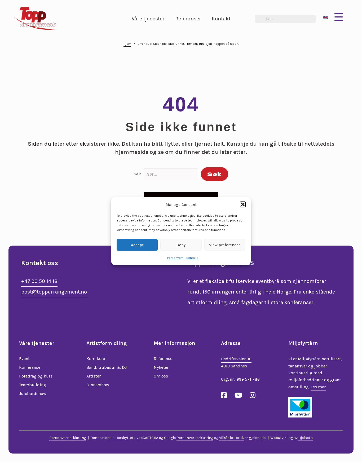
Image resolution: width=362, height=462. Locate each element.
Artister (93, 376)
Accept (137, 244)
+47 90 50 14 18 (39, 281)
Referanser (164, 358)
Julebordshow (32, 393)
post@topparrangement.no (54, 292)
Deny (181, 244)
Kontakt (192, 257)
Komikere (95, 358)
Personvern (175, 257)
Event (24, 358)
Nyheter (161, 367)
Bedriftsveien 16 (236, 358)
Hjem (127, 44)
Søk (137, 173)
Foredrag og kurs (35, 376)
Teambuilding (32, 384)
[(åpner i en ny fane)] (300, 406)
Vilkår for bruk (231, 438)
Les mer (318, 386)
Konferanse (29, 367)
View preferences (225, 244)
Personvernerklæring (67, 438)
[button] (242, 204)
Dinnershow (97, 384)
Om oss (161, 376)
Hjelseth (305, 438)
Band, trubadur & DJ (106, 367)
